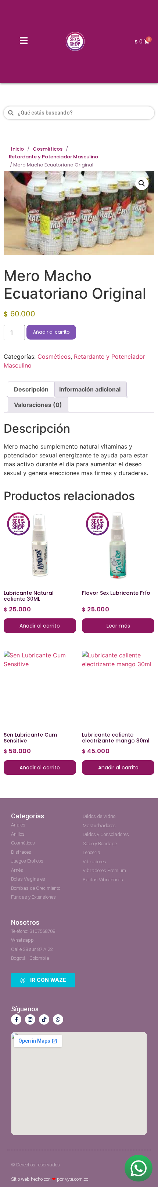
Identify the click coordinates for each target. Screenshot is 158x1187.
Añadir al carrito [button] (39, 625)
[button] (141, 183)
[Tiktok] (44, 1019)
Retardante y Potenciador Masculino (53, 157)
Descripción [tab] (31, 389)
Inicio (17, 149)
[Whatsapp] (58, 1019)
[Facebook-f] (16, 1019)
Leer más (118, 625)
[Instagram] (30, 1019)
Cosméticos (47, 149)
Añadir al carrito (51, 332)
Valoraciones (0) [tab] (38, 404)
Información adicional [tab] (90, 389)
